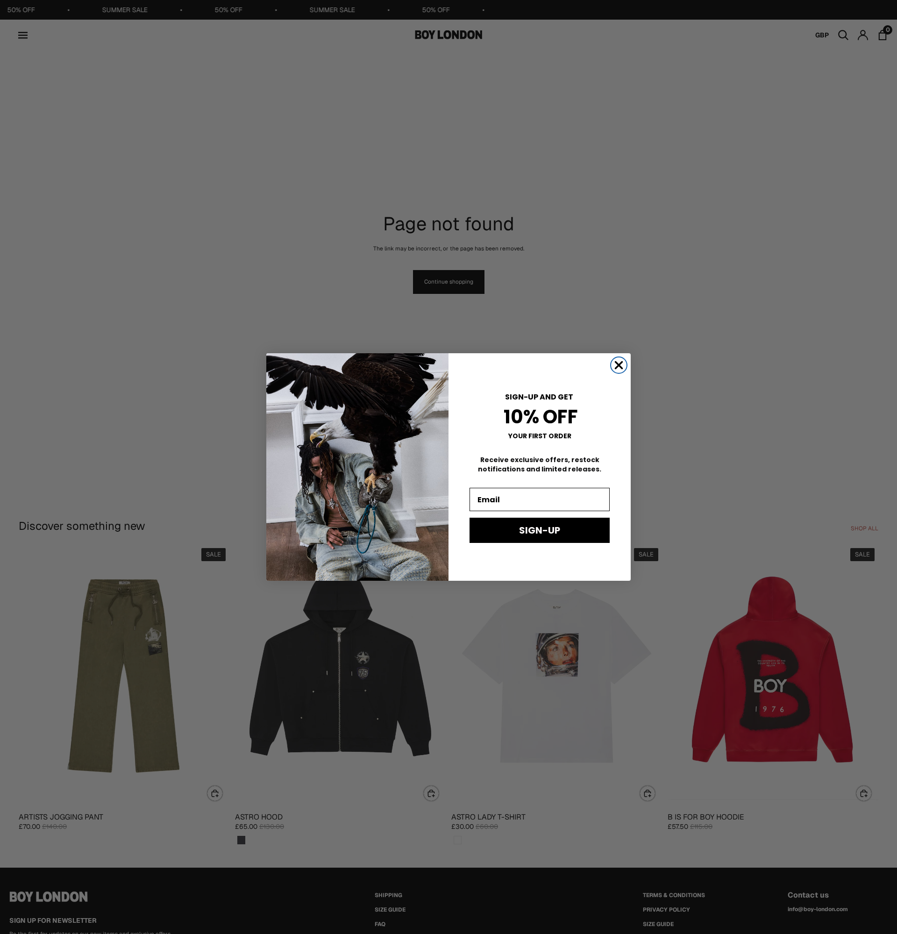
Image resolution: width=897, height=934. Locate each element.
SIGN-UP (539, 530)
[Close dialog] (619, 365)
